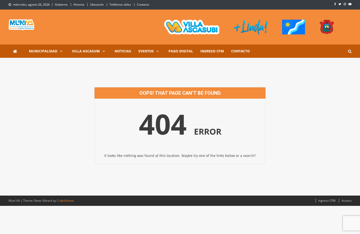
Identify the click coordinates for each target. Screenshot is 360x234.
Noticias (123, 51)
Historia (78, 4)
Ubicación (97, 4)
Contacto (143, 4)
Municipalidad (43, 51)
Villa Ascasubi (86, 51)
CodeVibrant (65, 201)
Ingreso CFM (212, 51)
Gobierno (61, 4)
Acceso (346, 201)
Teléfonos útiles (120, 4)
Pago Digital (180, 51)
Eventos (146, 51)
